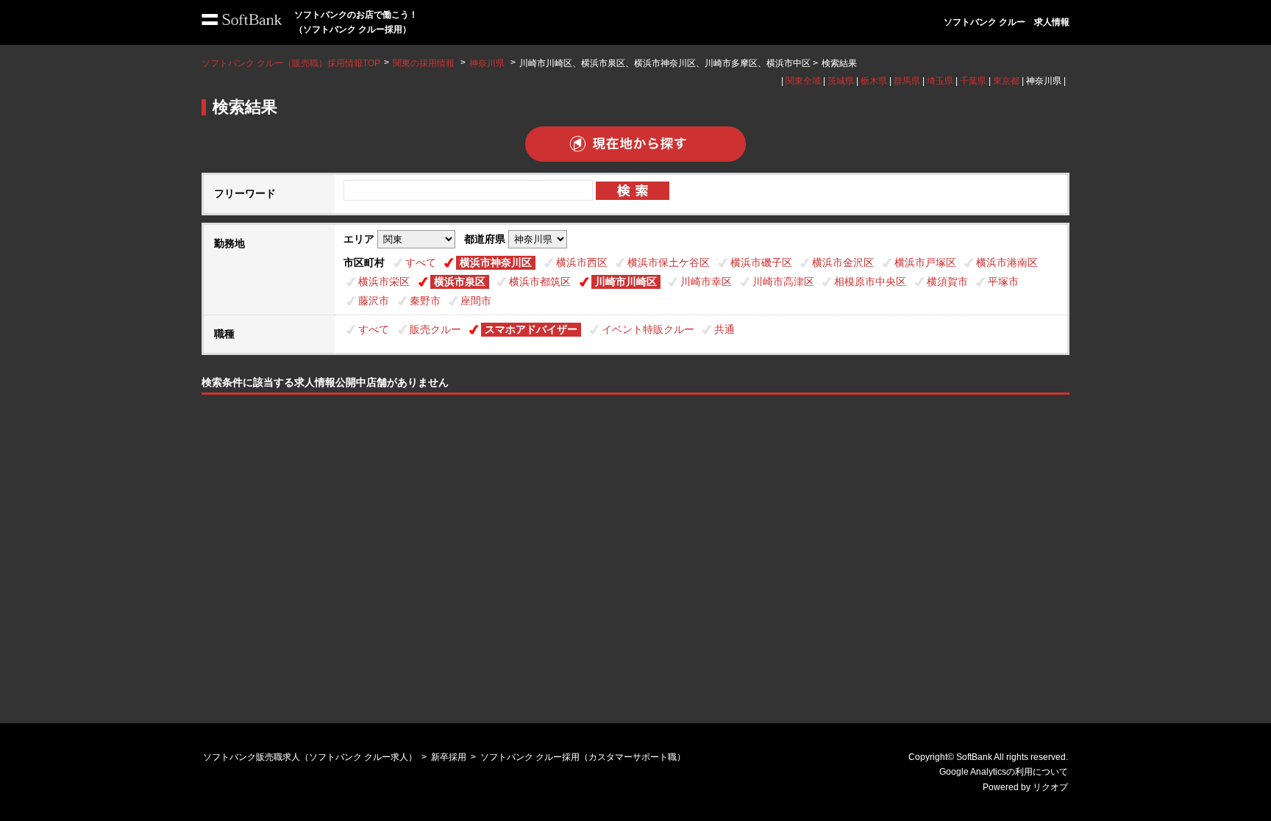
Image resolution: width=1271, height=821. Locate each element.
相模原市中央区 (870, 281)
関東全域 (803, 81)
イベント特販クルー (648, 329)
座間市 (475, 300)
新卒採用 (448, 757)
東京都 (1006, 81)
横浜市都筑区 (540, 281)
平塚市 (1003, 281)
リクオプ (1050, 787)
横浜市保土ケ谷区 (668, 262)
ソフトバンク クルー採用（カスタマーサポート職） (583, 757)
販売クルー (435, 329)
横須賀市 (947, 281)
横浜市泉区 (459, 281)
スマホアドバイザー (531, 329)
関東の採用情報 (425, 63)
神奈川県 (487, 63)
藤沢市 (373, 300)
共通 (724, 329)
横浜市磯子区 (761, 262)
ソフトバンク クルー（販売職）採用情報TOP (291, 63)
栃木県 (874, 81)
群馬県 (907, 81)
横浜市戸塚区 (925, 262)
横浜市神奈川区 (496, 262)
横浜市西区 (582, 262)
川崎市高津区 (783, 281)
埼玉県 (940, 81)
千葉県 (973, 81)
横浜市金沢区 (843, 262)
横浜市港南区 (1007, 262)
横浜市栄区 (384, 281)
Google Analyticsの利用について (1003, 772)
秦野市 (425, 300)
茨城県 (840, 81)
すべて (420, 262)
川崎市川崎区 (626, 281)
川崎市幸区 (706, 281)
